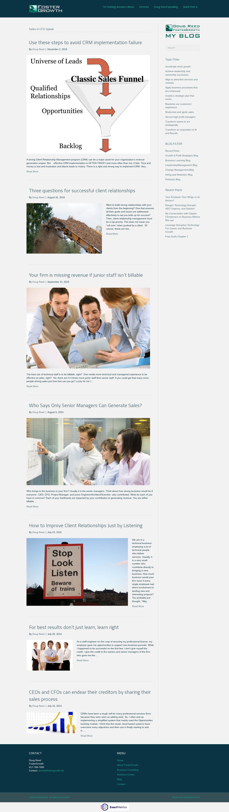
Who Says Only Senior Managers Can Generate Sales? (85, 405)
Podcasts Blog (172, 179)
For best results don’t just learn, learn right (74, 627)
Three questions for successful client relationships (82, 190)
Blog (119, 779)
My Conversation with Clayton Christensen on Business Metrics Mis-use (182, 217)
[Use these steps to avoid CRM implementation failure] (88, 104)
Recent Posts (172, 150)
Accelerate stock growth (178, 66)
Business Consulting (127, 770)
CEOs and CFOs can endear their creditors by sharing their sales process (90, 695)
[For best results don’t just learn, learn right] (49, 655)
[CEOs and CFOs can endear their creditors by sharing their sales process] (51, 722)
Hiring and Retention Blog (178, 174)
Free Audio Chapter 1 (176, 236)
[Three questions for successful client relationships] (64, 228)
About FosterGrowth (127, 765)
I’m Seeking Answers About (118, 6)
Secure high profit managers (180, 117)
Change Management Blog (179, 169)
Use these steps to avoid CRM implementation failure (85, 42)
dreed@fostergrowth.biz (51, 770)
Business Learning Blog (177, 160)
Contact (121, 784)
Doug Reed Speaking (166, 6)
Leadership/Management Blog (181, 165)
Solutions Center (126, 774)
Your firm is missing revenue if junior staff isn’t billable (86, 275)
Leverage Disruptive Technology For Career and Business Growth (182, 228)
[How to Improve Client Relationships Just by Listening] (77, 571)
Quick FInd (189, 6)
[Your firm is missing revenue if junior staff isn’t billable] (88, 327)
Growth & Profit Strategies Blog (181, 155)
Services (144, 6)
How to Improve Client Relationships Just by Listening (85, 525)
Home (120, 760)
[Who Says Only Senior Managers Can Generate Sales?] (88, 451)
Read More (32, 171)
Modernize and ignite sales (179, 112)
